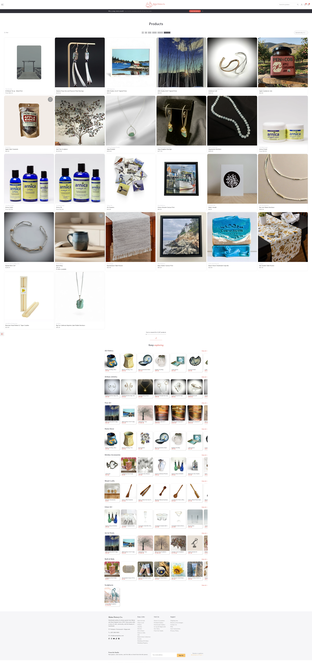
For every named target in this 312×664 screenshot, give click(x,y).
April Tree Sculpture (62, 149)
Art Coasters (110, 207)
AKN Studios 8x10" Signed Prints (167, 91)
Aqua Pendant (111, 149)
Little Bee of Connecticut (11, 323)
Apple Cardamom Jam (265, 91)
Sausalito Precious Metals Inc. (215, 89)
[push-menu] (2, 4)
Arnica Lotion (9, 207)
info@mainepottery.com (117, 635)
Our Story (157, 628)
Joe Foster (58, 89)
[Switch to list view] (143, 33)
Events (139, 639)
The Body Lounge (263, 147)
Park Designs (110, 263)
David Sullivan (161, 205)
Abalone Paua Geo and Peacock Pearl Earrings (70, 91)
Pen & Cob (261, 89)
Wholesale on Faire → (197, 655)
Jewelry (139, 626)
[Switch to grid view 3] (149, 33)
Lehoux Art (109, 205)
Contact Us (173, 624)
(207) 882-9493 (114, 632)
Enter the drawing (195, 11)
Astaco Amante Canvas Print (166, 207)
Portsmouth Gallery (159, 624)
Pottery (139, 624)
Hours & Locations (159, 620)
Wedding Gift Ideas (143, 641)
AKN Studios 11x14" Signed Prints (117, 91)
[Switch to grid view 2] (146, 33)
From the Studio (158, 630)
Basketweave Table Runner (115, 265)
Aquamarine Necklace (214, 149)
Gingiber (261, 263)
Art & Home (140, 630)
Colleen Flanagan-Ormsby (113, 147)
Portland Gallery (158, 622)
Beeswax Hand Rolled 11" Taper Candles (17, 325)
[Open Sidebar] (2, 334)
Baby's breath (212, 207)
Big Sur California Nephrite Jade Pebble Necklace (70, 325)
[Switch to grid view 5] (160, 33)
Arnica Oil (59, 207)
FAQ (171, 626)
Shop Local (140, 622)
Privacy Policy (174, 630)
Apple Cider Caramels (11, 149)
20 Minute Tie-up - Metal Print (14, 91)
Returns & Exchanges (176, 622)
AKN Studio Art (111, 89)
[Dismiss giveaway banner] (203, 11)
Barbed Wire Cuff (10, 265)
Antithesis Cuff (212, 91)
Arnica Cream (263, 149)
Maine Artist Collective (144, 637)
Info (138, 635)
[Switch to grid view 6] (167, 33)
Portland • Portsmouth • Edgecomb (120, 629)
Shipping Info (174, 620)
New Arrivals (141, 620)
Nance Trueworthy (212, 147)
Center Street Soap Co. (213, 263)
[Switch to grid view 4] (154, 33)
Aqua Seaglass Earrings (165, 149)
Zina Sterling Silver (264, 205)
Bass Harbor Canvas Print (165, 265)
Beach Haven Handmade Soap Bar (218, 265)
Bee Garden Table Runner (266, 265)
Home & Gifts (141, 633)
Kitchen (139, 628)
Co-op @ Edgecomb (160, 626)
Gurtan (58, 147)
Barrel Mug (59, 265)
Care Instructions (175, 628)
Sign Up (181, 655)
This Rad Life (8, 89)
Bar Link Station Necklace (266, 207)
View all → (204, 350)
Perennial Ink (211, 205)
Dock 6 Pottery (59, 263)
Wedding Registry (142, 643)
